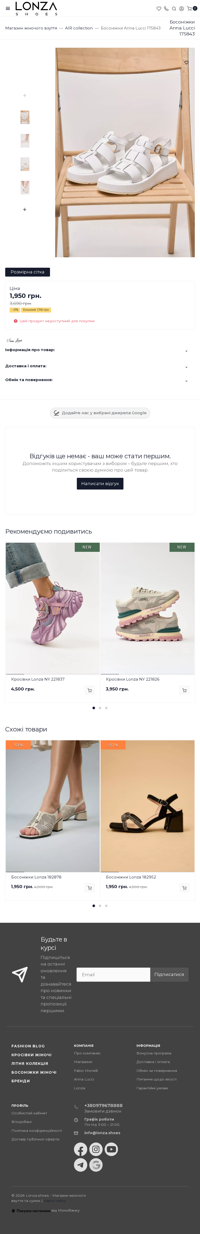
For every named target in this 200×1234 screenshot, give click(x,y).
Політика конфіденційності (36, 1130)
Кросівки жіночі (31, 1055)
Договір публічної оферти (35, 1139)
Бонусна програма (153, 1053)
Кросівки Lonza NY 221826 (132, 679)
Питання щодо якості (156, 1079)
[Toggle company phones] (166, 8)
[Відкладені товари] (159, 8)
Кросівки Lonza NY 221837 (38, 679)
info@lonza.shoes (102, 1133)
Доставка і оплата (153, 1062)
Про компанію (87, 1053)
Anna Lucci (84, 1079)
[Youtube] (111, 1149)
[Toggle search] (174, 8)
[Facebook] (80, 1149)
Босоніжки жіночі (34, 1072)
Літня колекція (29, 1063)
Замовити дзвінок (102, 1111)
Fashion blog (28, 1046)
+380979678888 (103, 1105)
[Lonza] (36, 8)
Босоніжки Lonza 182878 (36, 877)
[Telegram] (80, 1165)
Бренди (20, 1081)
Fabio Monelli (86, 1070)
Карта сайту (55, 1201)
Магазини (83, 1062)
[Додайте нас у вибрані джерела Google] (96, 1165)
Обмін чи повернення (156, 1070)
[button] (94, 708)
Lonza (79, 1088)
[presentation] (25, 96)
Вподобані (21, 1122)
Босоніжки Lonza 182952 (131, 877)
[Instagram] (96, 1149)
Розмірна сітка (28, 271)
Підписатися (169, 974)
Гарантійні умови (152, 1088)
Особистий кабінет (29, 1113)
